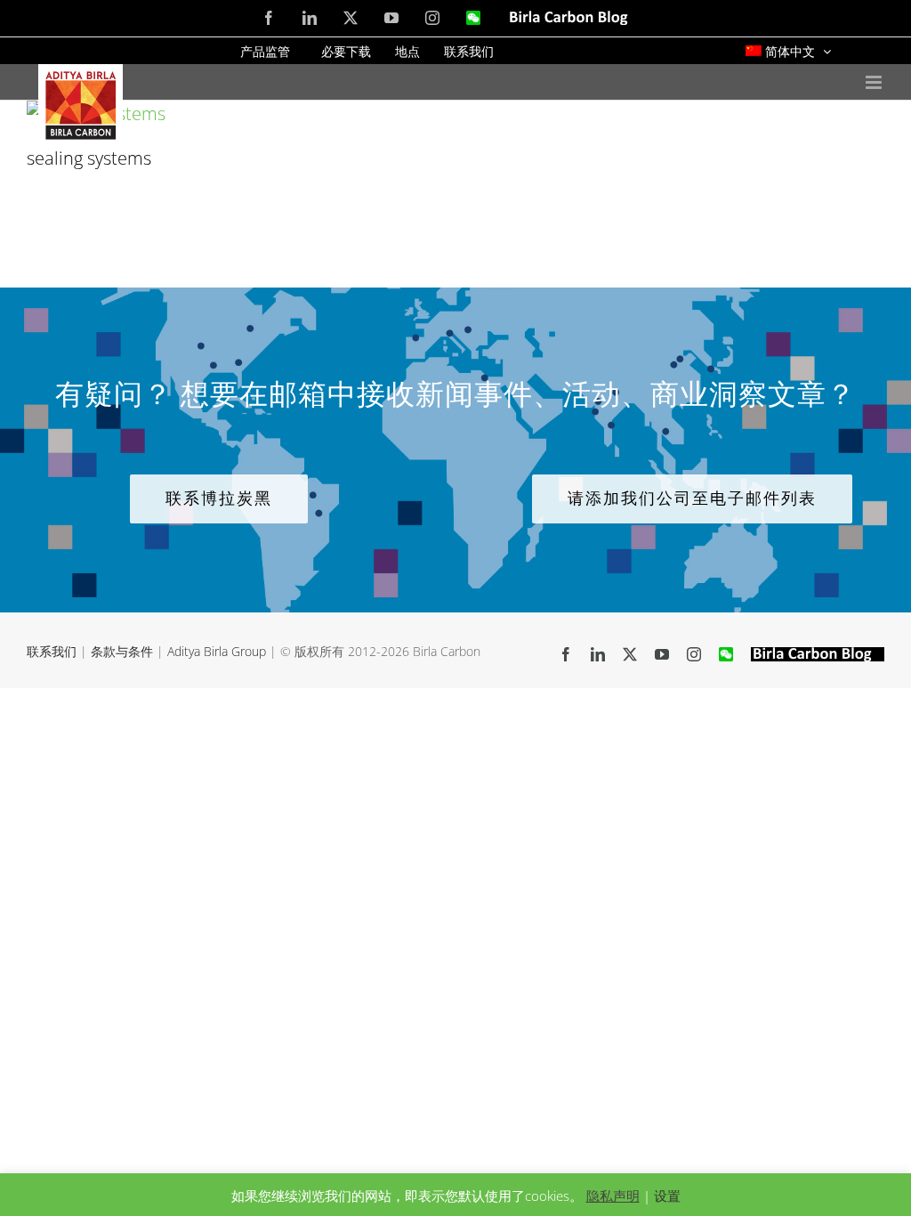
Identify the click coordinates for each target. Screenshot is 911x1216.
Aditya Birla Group (216, 651)
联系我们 (52, 651)
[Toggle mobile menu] (875, 82)
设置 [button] (667, 1195)
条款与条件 (122, 651)
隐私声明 (613, 1195)
